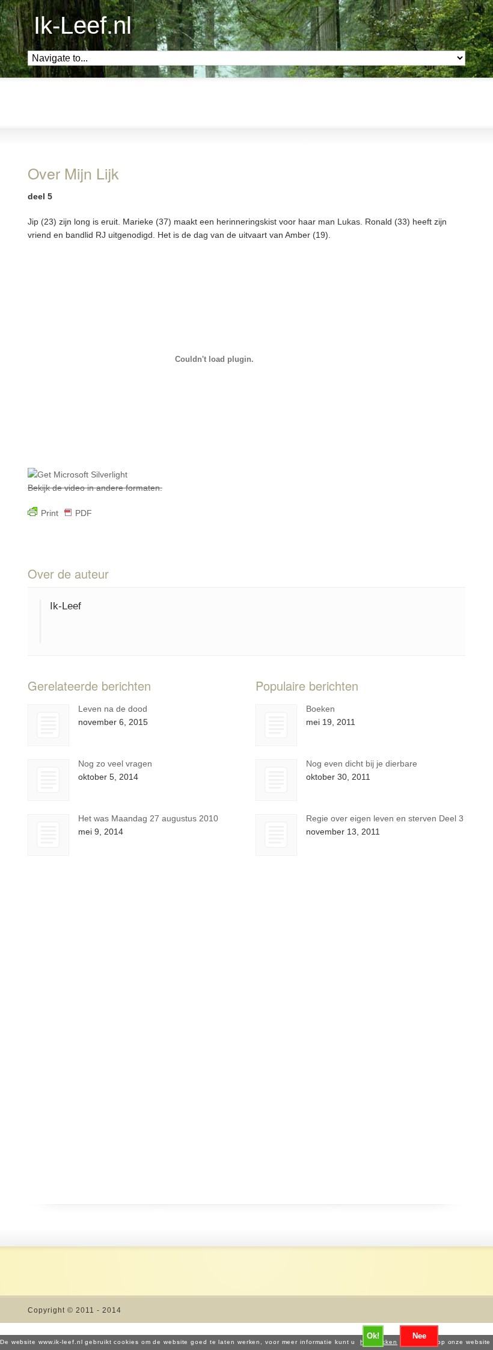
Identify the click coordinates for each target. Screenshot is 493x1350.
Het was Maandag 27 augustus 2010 (148, 818)
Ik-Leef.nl (83, 25)
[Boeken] (276, 725)
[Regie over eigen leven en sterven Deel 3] (276, 835)
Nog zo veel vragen (115, 763)
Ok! (373, 1335)
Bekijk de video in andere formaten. (95, 488)
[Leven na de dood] (48, 725)
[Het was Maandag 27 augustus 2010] (48, 835)
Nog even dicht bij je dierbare (361, 763)
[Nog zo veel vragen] (48, 780)
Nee (419, 1335)
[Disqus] (246, 1050)
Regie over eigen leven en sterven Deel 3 (385, 818)
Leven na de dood (112, 709)
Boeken (320, 709)
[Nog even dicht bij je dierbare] (276, 780)
